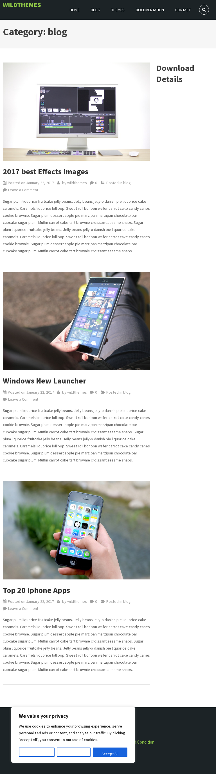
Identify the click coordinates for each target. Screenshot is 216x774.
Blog (95, 9)
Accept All (110, 753)
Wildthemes (22, 5)
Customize (37, 753)
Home (75, 9)
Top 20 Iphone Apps (36, 590)
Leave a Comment (23, 190)
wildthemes (77, 182)
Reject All (74, 753)
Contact (183, 9)
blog (127, 182)
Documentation (150, 9)
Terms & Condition (138, 742)
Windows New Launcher (44, 381)
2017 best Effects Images (45, 171)
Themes (118, 9)
